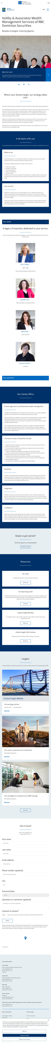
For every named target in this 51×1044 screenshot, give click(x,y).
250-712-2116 (9, 970)
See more (25, 810)
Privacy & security (31, 1015)
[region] (25, 939)
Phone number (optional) (12, 871)
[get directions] (25, 938)
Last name (6, 850)
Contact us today (25, 546)
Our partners (8, 378)
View (49, 3)
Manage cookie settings (24, 1039)
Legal (28, 1018)
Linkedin (4, 972)
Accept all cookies (24, 1035)
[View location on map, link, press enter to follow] (25, 939)
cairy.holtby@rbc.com (7, 969)
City (3, 881)
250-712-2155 (9, 981)
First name (6, 839)
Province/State (8, 892)
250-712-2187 (9, 990)
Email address (8, 860)
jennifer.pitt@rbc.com (7, 979)
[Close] (48, 1020)
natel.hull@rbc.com (6, 988)
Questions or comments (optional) (16, 900)
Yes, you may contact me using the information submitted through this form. (25, 915)
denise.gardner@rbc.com (8, 997)
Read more (6, 711)
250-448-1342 (9, 998)
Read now (25, 603)
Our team (7, 222)
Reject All (24, 1031)
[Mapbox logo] (5, 947)
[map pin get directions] (25, 938)
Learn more (25, 582)
